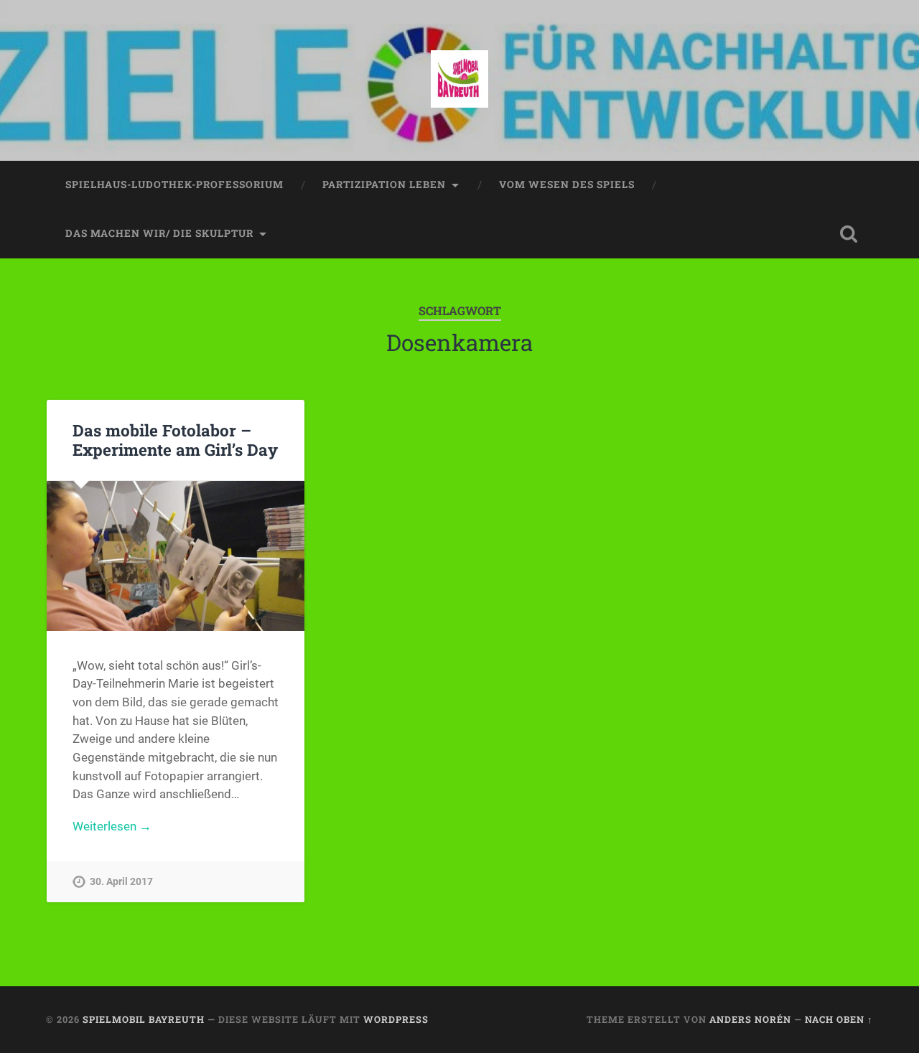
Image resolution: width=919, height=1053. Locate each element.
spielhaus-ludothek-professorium (174, 184)
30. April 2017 (121, 882)
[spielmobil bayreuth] (459, 80)
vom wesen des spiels (567, 184)
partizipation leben (384, 184)
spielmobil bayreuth (144, 1019)
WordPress (396, 1019)
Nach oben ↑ (839, 1019)
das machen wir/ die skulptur (159, 233)
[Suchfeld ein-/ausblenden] (848, 234)
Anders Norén (750, 1019)
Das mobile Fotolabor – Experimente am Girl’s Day (175, 439)
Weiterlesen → (112, 826)
